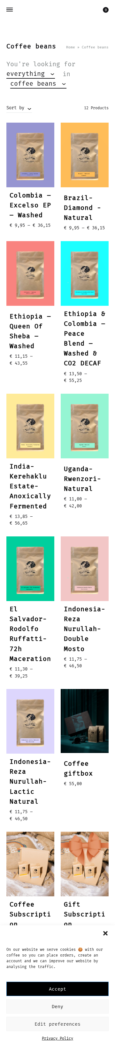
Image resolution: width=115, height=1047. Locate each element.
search (88, 84)
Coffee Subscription (30, 914)
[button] (105, 933)
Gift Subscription (84, 914)
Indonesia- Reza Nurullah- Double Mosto (84, 628)
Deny (57, 1006)
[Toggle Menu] (9, 9)
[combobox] (30, 74)
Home (70, 47)
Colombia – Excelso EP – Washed (30, 205)
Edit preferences (57, 1024)
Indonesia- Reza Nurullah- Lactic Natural (30, 781)
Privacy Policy (57, 1038)
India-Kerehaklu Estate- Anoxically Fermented (30, 486)
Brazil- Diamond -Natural (82, 207)
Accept (57, 989)
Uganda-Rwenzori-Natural (82, 478)
